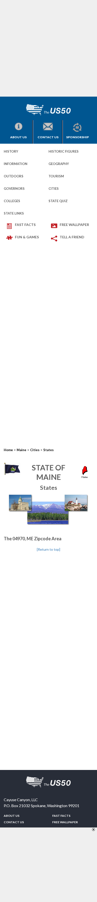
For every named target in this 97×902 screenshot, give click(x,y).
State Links (14, 213)
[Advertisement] (48, 48)
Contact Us (48, 137)
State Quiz (58, 201)
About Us (18, 137)
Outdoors (13, 176)
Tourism (56, 176)
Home (8, 450)
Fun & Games (27, 237)
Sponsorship (77, 137)
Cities (53, 189)
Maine (21, 450)
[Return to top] (48, 549)
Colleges (12, 201)
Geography (58, 164)
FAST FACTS (25, 224)
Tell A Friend (72, 237)
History (11, 151)
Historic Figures (63, 151)
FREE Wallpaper (74, 224)
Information (15, 164)
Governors (14, 189)
